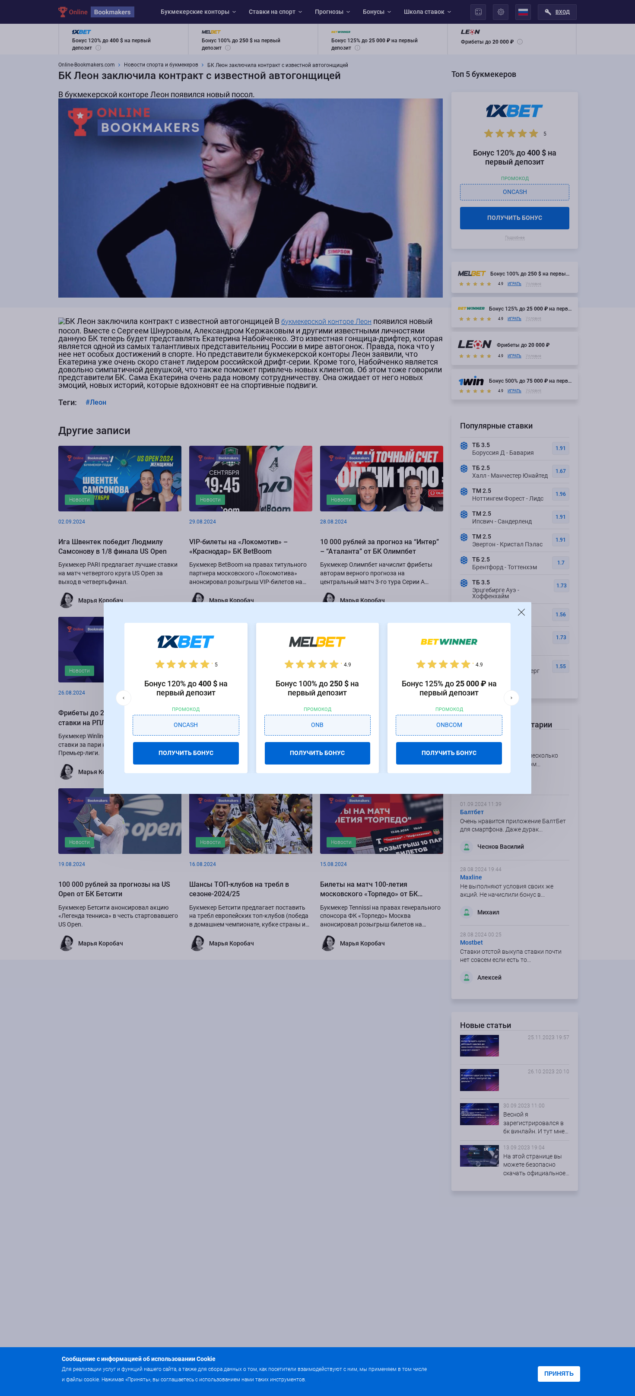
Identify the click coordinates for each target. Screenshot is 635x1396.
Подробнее (325, 1379)
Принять (559, 1373)
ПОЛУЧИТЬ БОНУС (186, 752)
